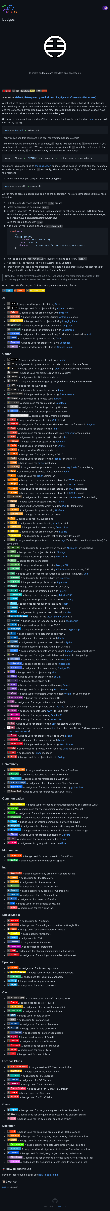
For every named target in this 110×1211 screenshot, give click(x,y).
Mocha (57, 458)
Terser (57, 368)
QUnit (50, 710)
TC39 (40, 475)
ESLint (57, 676)
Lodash (69, 650)
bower (41, 463)
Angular (91, 424)
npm (91, 119)
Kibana (58, 398)
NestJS (62, 740)
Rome (60, 390)
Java (66, 471)
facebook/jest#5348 (18, 731)
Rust (66, 437)
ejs (63, 540)
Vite (54, 672)
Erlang (68, 735)
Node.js (61, 552)
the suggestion (43, 165)
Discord (66, 834)
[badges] (55, 1202)
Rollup (61, 757)
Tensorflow (62, 527)
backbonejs (72, 620)
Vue (86, 573)
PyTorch (63, 312)
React (65, 603)
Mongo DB (62, 565)
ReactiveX (56, 715)
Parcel (61, 501)
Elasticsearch (66, 394)
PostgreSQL (64, 668)
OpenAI (61, 308)
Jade (65, 748)
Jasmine (59, 706)
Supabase (61, 582)
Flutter (61, 638)
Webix (67, 693)
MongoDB (61, 556)
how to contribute (48, 1174)
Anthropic (64, 317)
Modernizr (56, 719)
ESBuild (63, 531)
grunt (56, 523)
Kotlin (68, 612)
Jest (54, 723)
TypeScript (74, 629)
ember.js (69, 433)
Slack (63, 839)
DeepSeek (64, 342)
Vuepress (64, 578)
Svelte (61, 445)
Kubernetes (64, 663)
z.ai (89, 334)
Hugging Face (69, 321)
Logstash (61, 402)
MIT (4, 1187)
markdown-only (60, 1206)
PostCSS (60, 441)
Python (69, 642)
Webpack (65, 659)
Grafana (59, 510)
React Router (66, 744)
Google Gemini (65, 347)
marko (68, 655)
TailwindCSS (65, 595)
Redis (56, 428)
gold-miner (77, 787)
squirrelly (72, 467)
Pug (64, 505)
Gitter (63, 843)
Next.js (62, 360)
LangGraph (68, 329)
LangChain (67, 325)
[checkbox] (105, 8)
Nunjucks (72, 548)
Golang (69, 599)
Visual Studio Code (57, 616)
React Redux (60, 689)
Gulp (54, 420)
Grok (57, 304)
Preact (66, 685)
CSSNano (61, 569)
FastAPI (63, 590)
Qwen (59, 338)
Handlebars (75, 497)
